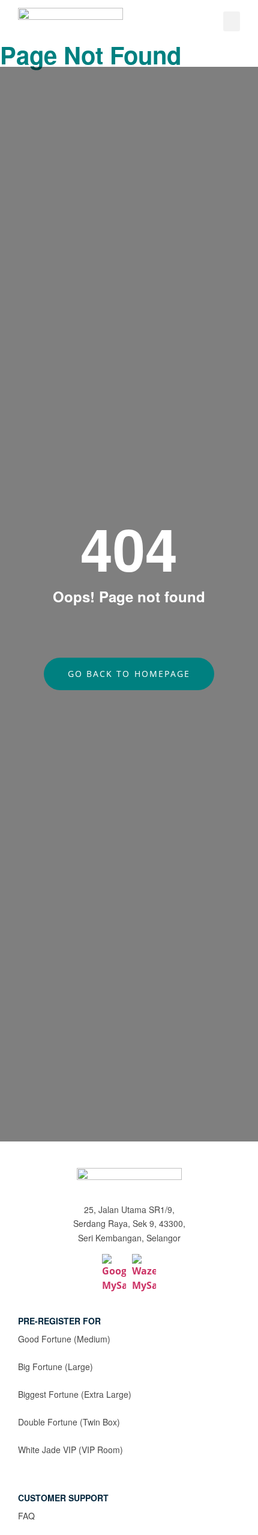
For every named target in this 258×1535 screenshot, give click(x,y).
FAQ (26, 1516)
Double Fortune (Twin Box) (69, 1422)
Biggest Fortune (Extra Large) (74, 1394)
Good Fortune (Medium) (64, 1339)
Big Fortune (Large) (55, 1366)
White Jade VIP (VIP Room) (70, 1450)
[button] (231, 21)
